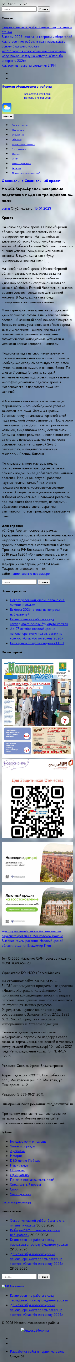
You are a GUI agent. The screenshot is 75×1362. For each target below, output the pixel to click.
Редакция (16, 168)
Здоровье (17, 1151)
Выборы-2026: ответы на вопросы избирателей (37, 36)
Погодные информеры (37, 97)
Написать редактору (21, 163)
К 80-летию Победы (25, 1160)
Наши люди (18, 130)
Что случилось (19, 149)
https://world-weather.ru (37, 94)
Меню (7, 116)
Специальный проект (43, 180)
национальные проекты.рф (30, 573)
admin (6, 208)
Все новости (17, 1286)
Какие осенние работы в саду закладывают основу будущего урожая (34, 44)
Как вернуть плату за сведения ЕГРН (29, 65)
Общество (16, 139)
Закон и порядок (20, 125)
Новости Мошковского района (27, 86)
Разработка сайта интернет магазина (37, 1351)
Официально (18, 134)
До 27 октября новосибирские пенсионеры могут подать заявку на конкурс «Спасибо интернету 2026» (34, 56)
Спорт (15, 158)
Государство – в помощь (23, 144)
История (16, 154)
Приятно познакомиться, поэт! (26, 173)
